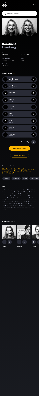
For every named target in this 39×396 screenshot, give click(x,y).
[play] (5, 79)
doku (25, 178)
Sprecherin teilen (19, 155)
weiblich (6, 178)
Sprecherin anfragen (19, 148)
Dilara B (4, 246)
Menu (35, 4)
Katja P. (34, 246)
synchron (16, 178)
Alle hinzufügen (25, 142)
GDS (22, 60)
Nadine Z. (20, 246)
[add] (33, 79)
